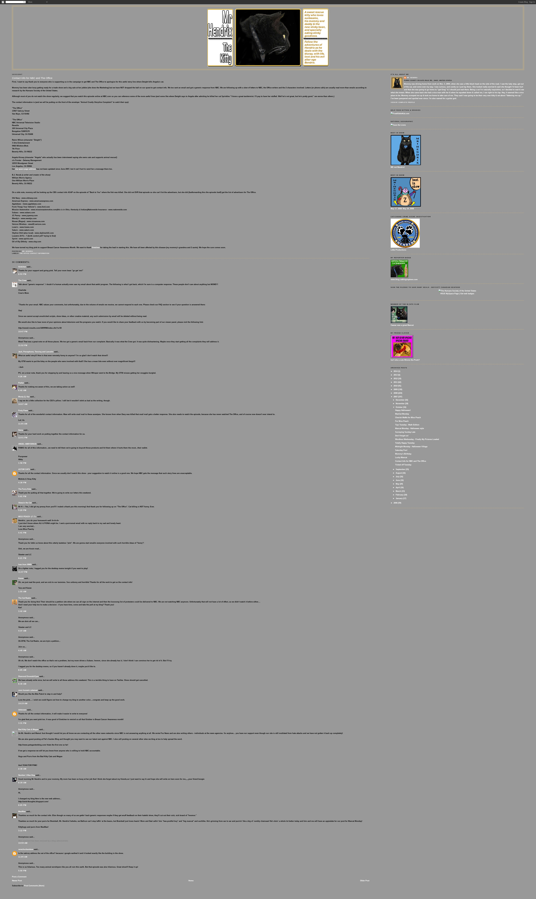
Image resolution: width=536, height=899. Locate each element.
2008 (396, 393)
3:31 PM (22, 723)
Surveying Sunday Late (405, 432)
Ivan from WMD (25, 564)
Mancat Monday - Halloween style (409, 428)
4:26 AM (22, 377)
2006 (396, 503)
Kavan (21, 578)
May (398, 484)
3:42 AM (22, 611)
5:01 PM (22, 496)
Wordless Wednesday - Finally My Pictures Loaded (417, 439)
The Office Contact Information (34, 253)
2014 (396, 371)
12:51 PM (22, 438)
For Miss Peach (402, 421)
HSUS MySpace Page (449, 294)
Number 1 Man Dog (26, 775)
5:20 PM (22, 510)
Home (190, 881)
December (400, 400)
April (398, 487)
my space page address (25, 169)
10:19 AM (22, 703)
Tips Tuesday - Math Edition (407, 425)
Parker (21, 383)
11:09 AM (22, 857)
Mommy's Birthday (403, 454)
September (401, 469)
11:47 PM (22, 572)
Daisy (20, 430)
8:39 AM (22, 783)
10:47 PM (22, 332)
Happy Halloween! (403, 410)
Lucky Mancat (401, 457)
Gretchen (96, 247)
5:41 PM (22, 533)
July (398, 477)
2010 (396, 386)
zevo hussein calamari (28, 690)
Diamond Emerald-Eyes (28, 676)
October (399, 407)
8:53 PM (22, 274)
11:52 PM (22, 345)
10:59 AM (22, 843)
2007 (396, 397)
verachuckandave (25, 849)
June (398, 480)
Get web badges (467, 294)
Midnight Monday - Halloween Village (411, 447)
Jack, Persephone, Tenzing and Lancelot (35, 352)
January (399, 498)
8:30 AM (22, 684)
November (400, 403)
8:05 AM (22, 670)
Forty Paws (23, 410)
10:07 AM (22, 404)
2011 (396, 382)
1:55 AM (22, 592)
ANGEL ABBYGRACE (27, 444)
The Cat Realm (24, 598)
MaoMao (22, 811)
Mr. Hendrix (412, 77)
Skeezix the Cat (25, 503)
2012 (396, 378)
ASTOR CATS (24, 469)
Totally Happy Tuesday (405, 443)
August (399, 473)
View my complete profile (403, 102)
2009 (396, 389)
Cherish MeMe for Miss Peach (408, 417)
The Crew (22, 280)
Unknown (22, 710)
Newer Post (17, 881)
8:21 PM (22, 558)
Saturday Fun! (401, 450)
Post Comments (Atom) (34, 886)
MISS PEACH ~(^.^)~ (27, 517)
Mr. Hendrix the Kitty (268, 11)
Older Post (364, 881)
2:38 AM (22, 769)
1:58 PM (22, 463)
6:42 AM (22, 390)
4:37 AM (22, 631)
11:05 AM (22, 424)
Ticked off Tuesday (403, 465)
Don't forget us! (401, 436)
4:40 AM (22, 650)
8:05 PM (22, 805)
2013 (396, 375)
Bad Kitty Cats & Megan (28, 729)
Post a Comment (19, 877)
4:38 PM (22, 483)
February (400, 495)
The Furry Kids (24, 489)
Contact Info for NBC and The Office (410, 461)
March (399, 491)
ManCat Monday (402, 414)
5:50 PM (22, 871)
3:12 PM (22, 831)
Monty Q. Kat (23, 397)
